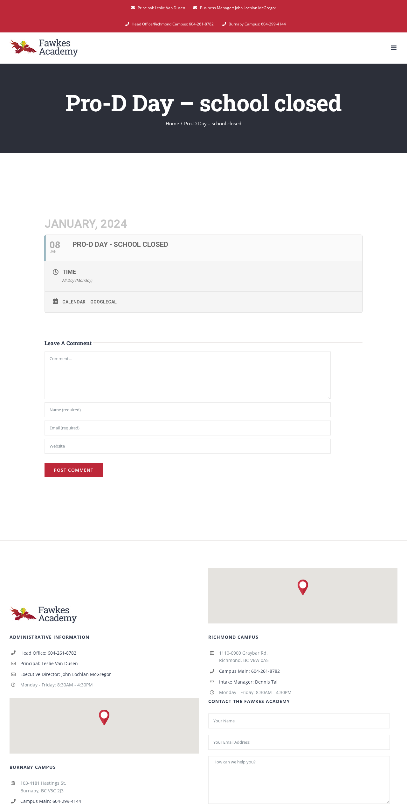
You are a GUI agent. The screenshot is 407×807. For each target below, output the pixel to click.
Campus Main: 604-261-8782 (249, 671)
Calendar (74, 301)
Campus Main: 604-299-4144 (50, 801)
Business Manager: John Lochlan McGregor (238, 7)
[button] (303, 587)
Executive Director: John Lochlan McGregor (65, 674)
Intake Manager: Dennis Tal (248, 682)
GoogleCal (103, 301)
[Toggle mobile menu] (394, 48)
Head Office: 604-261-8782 (48, 653)
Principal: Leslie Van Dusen (161, 7)
